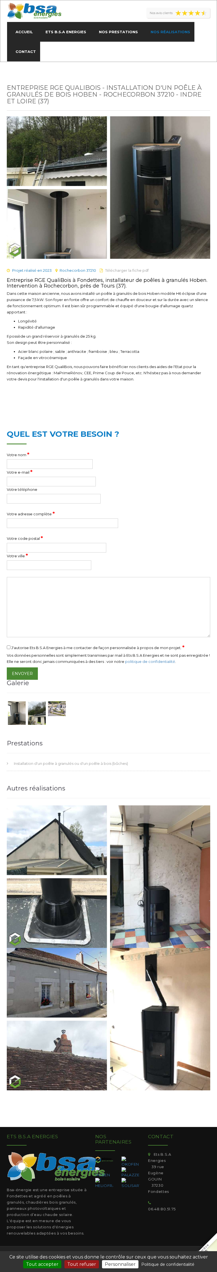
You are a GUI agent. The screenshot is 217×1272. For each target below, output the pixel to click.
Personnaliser (120, 1264)
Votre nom (18, 454)
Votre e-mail (19, 472)
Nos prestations (118, 32)
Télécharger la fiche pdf (127, 270)
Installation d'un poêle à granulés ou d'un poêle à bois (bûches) (71, 763)
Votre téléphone (22, 489)
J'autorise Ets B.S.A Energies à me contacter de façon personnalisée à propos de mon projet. (97, 647)
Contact (26, 51)
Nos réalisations (170, 32)
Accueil (24, 32)
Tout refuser (81, 1264)
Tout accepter (42, 1264)
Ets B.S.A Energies (65, 32)
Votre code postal (25, 538)
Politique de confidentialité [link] (167, 1264)
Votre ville (17, 556)
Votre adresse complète (31, 514)
